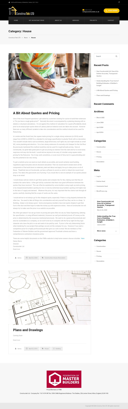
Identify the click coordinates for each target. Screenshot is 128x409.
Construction (49, 258)
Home (16, 20)
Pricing (99, 157)
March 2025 (100, 117)
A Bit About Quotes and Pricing (36, 113)
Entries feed (100, 181)
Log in (98, 176)
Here (82, 238)
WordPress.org (101, 191)
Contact (111, 20)
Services (75, 20)
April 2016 (99, 132)
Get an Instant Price (36, 20)
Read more (16, 249)
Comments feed (102, 186)
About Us (58, 20)
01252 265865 (112, 10)
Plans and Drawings (28, 330)
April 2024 (99, 127)
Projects (93, 20)
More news (101, 231)
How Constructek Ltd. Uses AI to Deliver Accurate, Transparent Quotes (107, 74)
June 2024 (100, 122)
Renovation (61, 258)
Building (58, 348)
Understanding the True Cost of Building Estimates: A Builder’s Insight (107, 83)
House (55, 258)
